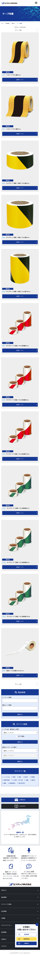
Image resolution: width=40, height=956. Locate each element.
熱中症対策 (22, 783)
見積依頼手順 (11, 856)
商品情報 (7, 23)
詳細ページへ (20, 79)
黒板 (14, 777)
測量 (27, 780)
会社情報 (3, 911)
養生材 (13, 23)
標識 (5, 783)
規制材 (26, 777)
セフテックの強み (6, 904)
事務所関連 (7, 780)
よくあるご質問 (29, 872)
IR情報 (3, 918)
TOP (2, 23)
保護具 (33, 777)
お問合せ (22, 800)
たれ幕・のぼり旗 (18, 780)
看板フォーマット (11, 872)
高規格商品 (12, 783)
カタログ (22, 806)
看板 (20, 777)
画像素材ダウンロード (28, 856)
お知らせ (3, 890)
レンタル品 (7, 777)
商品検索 (26, 934)
